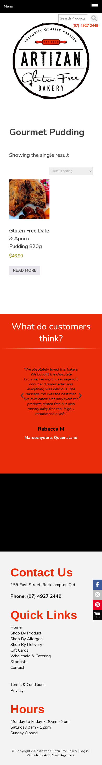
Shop (16, 116)
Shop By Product (25, 633)
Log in (84, 751)
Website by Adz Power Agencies (50, 755)
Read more (24, 270)
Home (16, 627)
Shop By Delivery (26, 644)
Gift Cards (19, 650)
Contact (17, 667)
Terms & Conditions (28, 685)
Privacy (17, 690)
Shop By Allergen (26, 639)
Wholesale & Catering (30, 656)
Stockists (18, 662)
